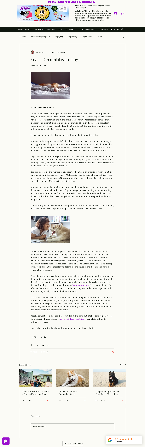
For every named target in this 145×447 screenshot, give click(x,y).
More (100, 37)
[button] (122, 29)
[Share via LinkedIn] (43, 345)
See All (123, 364)
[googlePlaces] (115, 29)
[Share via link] (48, 345)
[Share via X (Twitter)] (37, 345)
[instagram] (118, 29)
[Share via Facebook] (32, 345)
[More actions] (113, 52)
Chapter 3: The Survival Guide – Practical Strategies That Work (35, 392)
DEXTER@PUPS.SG (88, 29)
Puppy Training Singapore (40, 37)
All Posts (22, 37)
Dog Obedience (87, 37)
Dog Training (72, 37)
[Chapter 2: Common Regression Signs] (72, 378)
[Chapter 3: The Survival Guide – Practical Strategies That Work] (35, 378)
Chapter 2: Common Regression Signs (68, 392)
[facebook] (111, 29)
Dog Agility (59, 37)
